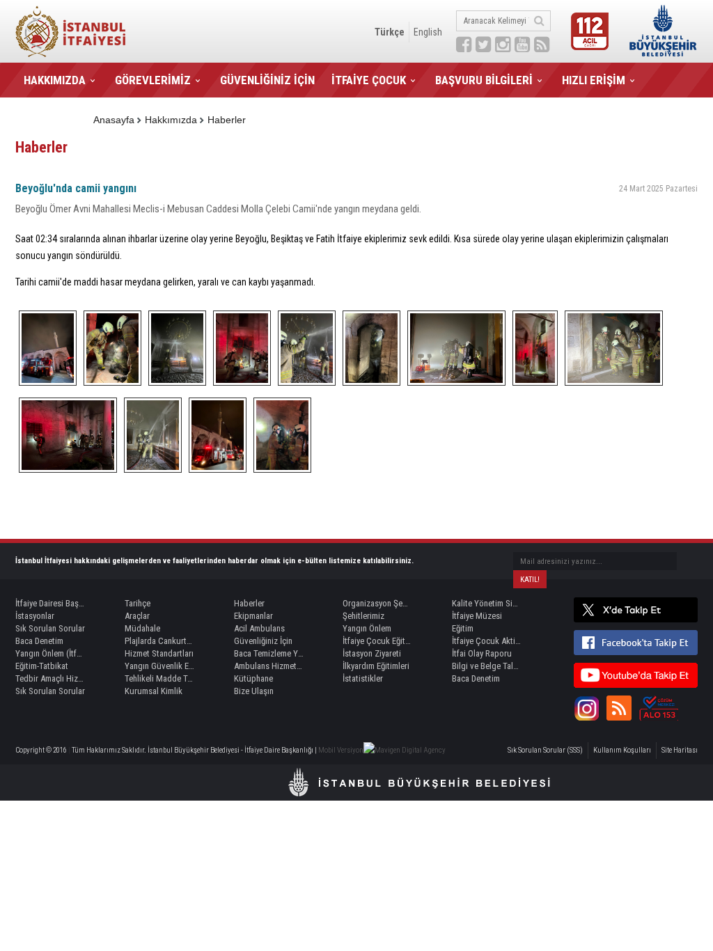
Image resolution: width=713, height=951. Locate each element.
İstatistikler (363, 678)
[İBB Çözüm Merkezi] (658, 708)
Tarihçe (137, 603)
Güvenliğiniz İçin (263, 641)
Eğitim (462, 628)
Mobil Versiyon (340, 750)
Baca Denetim (39, 641)
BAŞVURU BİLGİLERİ (484, 80)
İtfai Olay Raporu (482, 653)
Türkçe (390, 32)
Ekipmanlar (253, 616)
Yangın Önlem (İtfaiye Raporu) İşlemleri (50, 653)
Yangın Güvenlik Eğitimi (159, 666)
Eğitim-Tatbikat (41, 666)
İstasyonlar (34, 616)
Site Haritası (679, 750)
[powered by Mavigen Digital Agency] (404, 750)
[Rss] (619, 708)
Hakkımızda (171, 119)
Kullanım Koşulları (622, 750)
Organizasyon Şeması (377, 603)
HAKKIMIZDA (55, 80)
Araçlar (137, 616)
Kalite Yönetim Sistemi (487, 603)
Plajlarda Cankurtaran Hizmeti (159, 641)
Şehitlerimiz (363, 616)
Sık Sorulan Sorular (50, 628)
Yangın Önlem (367, 628)
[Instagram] (586, 708)
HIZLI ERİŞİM (593, 80)
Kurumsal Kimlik (153, 691)
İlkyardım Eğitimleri (376, 666)
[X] (636, 609)
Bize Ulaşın (254, 691)
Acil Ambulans (259, 628)
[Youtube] (636, 675)
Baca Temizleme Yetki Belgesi (269, 653)
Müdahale (142, 628)
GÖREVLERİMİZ (153, 80)
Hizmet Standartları (159, 653)
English (428, 32)
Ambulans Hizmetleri (269, 666)
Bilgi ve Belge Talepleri (487, 666)
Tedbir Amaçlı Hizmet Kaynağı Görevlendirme (50, 678)
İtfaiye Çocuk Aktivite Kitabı (487, 641)
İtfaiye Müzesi (477, 616)
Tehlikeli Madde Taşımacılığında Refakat (159, 678)
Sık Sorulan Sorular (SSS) (545, 750)
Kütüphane (253, 678)
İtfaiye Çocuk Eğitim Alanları (377, 641)
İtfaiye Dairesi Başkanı (50, 603)
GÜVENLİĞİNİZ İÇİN (267, 80)
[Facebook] (636, 642)
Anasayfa (113, 119)
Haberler (226, 119)
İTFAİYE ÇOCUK (368, 80)
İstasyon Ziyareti (372, 653)
